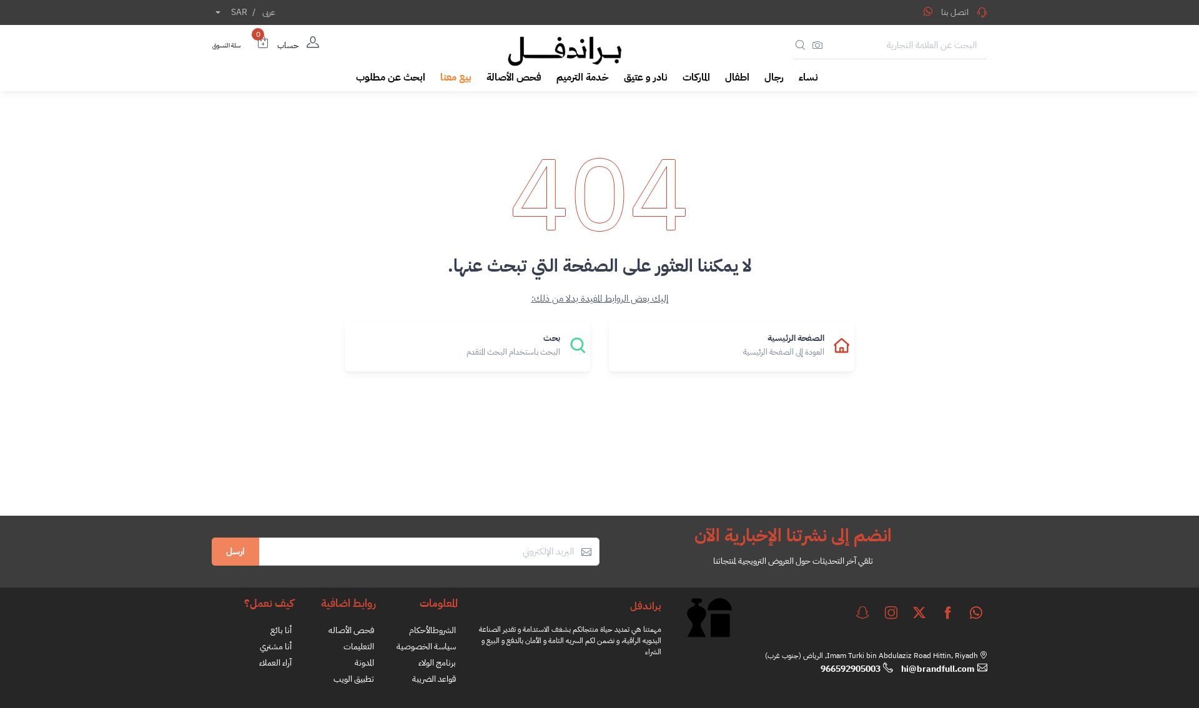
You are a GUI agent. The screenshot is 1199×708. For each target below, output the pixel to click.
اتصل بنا (955, 12)
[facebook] (948, 612)
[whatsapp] (976, 612)
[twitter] (919, 612)
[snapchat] (862, 612)
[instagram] (891, 612)
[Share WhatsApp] (928, 11)
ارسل (235, 551)
